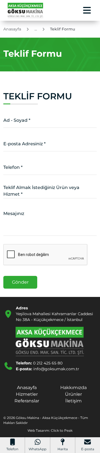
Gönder (20, 282)
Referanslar (26, 400)
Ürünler (73, 394)
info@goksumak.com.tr (56, 368)
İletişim (73, 400)
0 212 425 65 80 (47, 363)
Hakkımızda (73, 387)
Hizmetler (27, 394)
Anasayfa (27, 387)
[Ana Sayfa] (26, 10)
